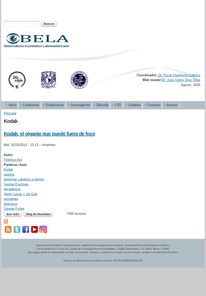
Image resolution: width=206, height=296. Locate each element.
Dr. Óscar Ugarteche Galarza (178, 75)
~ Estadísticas (53, 105)
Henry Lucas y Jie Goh (20, 194)
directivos (11, 204)
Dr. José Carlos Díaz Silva (181, 80)
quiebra (9, 174)
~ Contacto (152, 105)
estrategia (11, 199)
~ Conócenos (29, 105)
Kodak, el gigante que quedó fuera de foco (49, 133)
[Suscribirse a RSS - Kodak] (6, 221)
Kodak (8, 169)
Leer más (14, 214)
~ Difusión (100, 105)
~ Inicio (11, 105)
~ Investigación (79, 105)
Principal (10, 113)
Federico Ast (13, 160)
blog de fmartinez (38, 214)
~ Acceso (171, 105)
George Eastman (16, 184)
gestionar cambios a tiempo (24, 179)
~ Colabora (133, 105)
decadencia (12, 189)
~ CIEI (116, 105)
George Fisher (14, 208)
